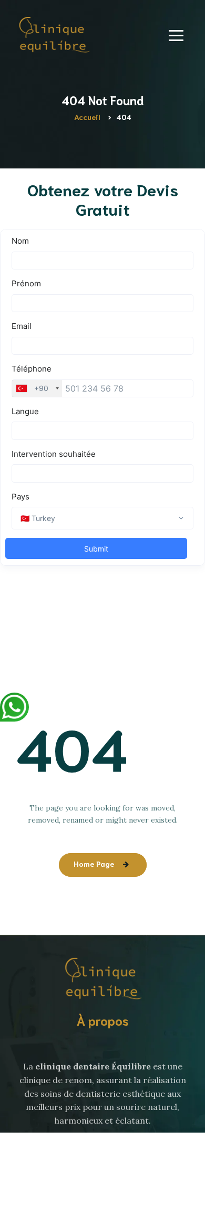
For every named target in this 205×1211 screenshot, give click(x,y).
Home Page (94, 863)
